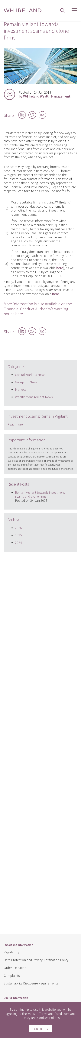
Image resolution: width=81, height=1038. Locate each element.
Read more (15, 424)
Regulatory (11, 952)
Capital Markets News (30, 375)
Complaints (12, 975)
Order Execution (15, 968)
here (55, 294)
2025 (18, 535)
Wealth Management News (34, 397)
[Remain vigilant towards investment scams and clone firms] (40, 83)
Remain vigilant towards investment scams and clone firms (40, 494)
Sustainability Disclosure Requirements (31, 983)
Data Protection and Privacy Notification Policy (36, 960)
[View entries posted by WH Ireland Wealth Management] (9, 94)
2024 (18, 542)
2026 (18, 528)
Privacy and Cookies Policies (40, 1018)
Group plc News (26, 382)
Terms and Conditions (54, 1013)
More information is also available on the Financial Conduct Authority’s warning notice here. (38, 308)
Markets (20, 389)
